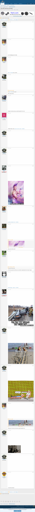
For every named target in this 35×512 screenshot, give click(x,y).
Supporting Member (3, 5)
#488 (33, 148)
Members (20, 3)
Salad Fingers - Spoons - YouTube (13, 287)
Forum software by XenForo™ (17, 507)
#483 (33, 57)
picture (12, 9)
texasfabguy (4, 100)
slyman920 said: (11, 90)
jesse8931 (4, 211)
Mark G (4, 170)
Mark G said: (10, 239)
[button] (9, 4)
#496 (33, 365)
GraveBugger (4, 228)
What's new (7, 3)
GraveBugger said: (11, 266)
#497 (33, 403)
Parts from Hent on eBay (17, 16)
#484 (33, 74)
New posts (8, 5)
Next (16, 19)
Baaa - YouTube (10, 72)
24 (7, 19)
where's (17, 9)
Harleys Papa (4, 294)
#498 (33, 430)
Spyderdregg (4, 276)
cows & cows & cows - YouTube (19, 128)
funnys (10, 9)
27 (11, 19)
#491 (33, 224)
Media (11, 3)
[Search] (34, 4)
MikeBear (4, 255)
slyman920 (4, 44)
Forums (2, 3)
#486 (33, 113)
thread (15, 9)
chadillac (4, 79)
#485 (33, 95)
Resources (15, 3)
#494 (33, 289)
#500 (33, 472)
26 (10, 19)
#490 (33, 206)
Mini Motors (4, 476)
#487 (33, 130)
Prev (1, 19)
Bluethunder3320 (4, 118)
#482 (33, 39)
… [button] (4, 19)
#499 (33, 454)
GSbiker (2, 9)
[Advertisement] (21, 29)
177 (14, 19)
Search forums (12, 5)
